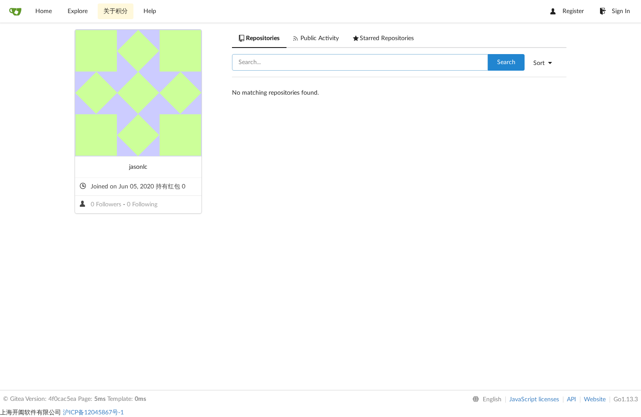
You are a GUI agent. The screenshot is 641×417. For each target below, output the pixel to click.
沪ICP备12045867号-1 (93, 413)
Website (595, 399)
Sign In (621, 11)
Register (573, 11)
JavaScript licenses (534, 399)
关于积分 (115, 11)
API (571, 399)
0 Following (142, 205)
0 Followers (107, 205)
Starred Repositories (387, 38)
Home (43, 11)
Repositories (263, 38)
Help (149, 11)
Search (506, 62)
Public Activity (319, 38)
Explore (78, 11)
